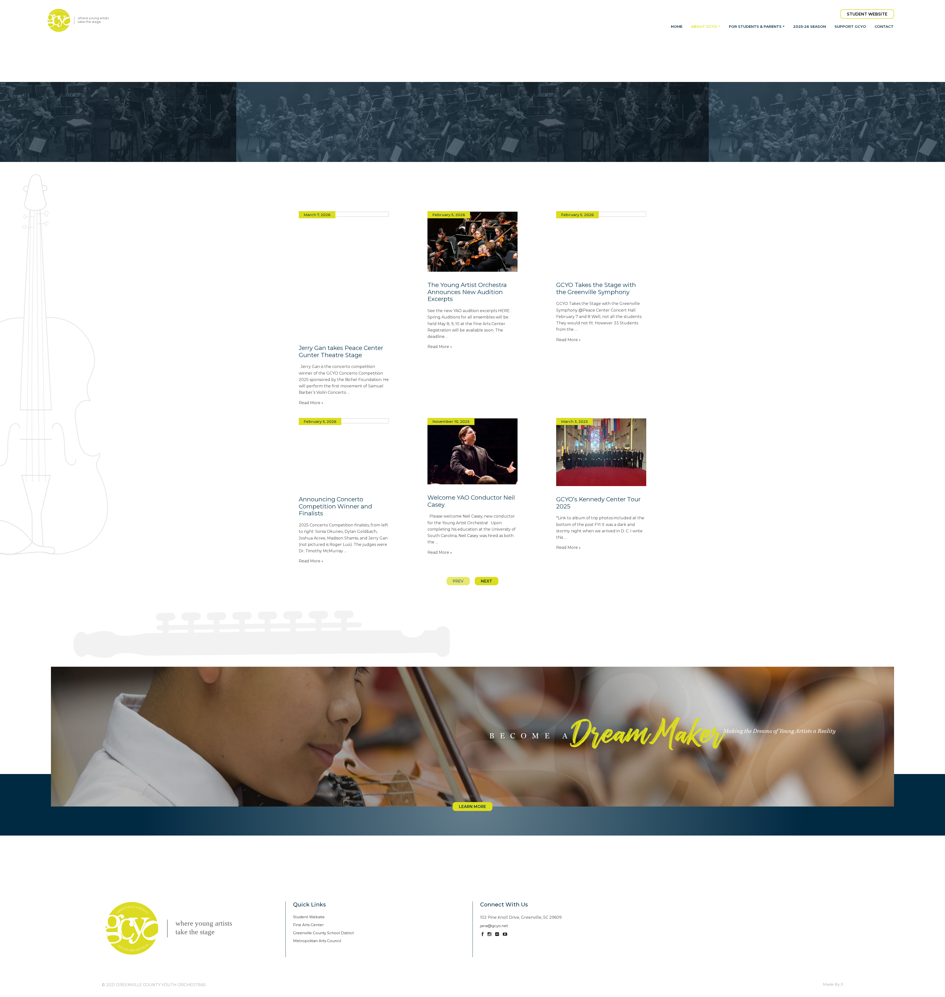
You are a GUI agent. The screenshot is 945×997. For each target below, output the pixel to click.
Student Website (867, 14)
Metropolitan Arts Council (317, 940)
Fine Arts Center (308, 924)
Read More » (311, 402)
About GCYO (704, 26)
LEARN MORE (472, 806)
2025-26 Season (809, 26)
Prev (458, 581)
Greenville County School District (323, 933)
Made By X (833, 984)
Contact (884, 26)
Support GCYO (850, 26)
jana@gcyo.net (494, 925)
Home (676, 26)
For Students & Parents (755, 26)
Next (486, 581)
